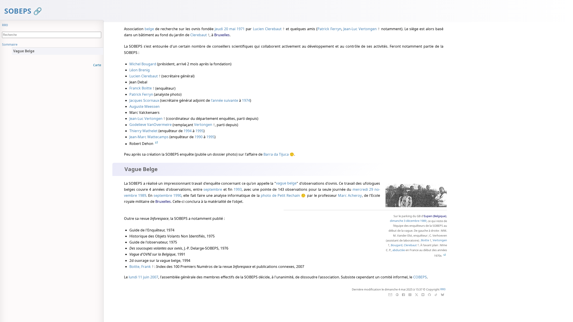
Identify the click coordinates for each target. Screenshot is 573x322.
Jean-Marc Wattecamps (149, 136)
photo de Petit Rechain (280, 195)
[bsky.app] (442, 294)
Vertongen (203, 124)
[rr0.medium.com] (397, 294)
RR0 (5, 25)
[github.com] (429, 294)
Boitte (425, 240)
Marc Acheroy (350, 195)
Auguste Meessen (144, 106)
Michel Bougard (142, 63)
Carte (97, 65)
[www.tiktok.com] (436, 294)
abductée (398, 250)
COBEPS (420, 277)
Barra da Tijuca (276, 154)
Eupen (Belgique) (435, 216)
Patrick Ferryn (329, 28)
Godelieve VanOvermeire (150, 124)
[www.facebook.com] (403, 294)
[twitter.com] (416, 294)
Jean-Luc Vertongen (360, 28)
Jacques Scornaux (144, 100)
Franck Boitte (140, 88)
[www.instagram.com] (410, 294)
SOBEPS (17, 11)
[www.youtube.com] (423, 294)
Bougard (396, 245)
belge (149, 28)
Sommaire (9, 44)
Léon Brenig (139, 70)
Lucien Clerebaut (267, 28)
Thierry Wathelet (143, 130)
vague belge (286, 183)
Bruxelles (222, 34)
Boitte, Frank (140, 266)
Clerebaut (198, 34)
